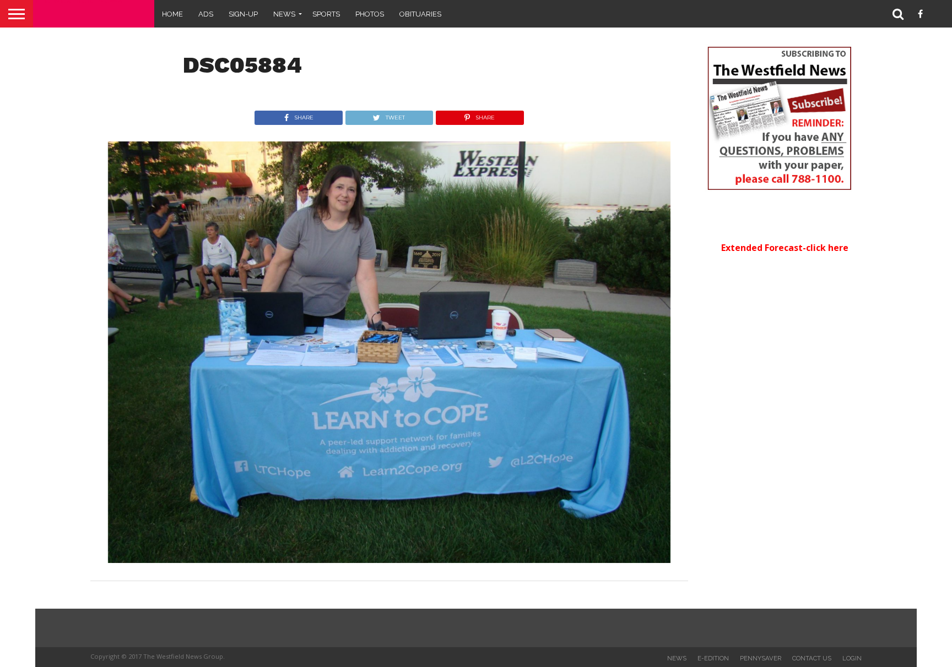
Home (172, 14)
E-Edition (713, 658)
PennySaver (760, 658)
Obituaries (420, 14)
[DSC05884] (389, 560)
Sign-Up (243, 14)
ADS (205, 14)
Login (852, 658)
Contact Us (811, 658)
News (284, 14)
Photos (369, 14)
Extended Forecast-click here (784, 248)
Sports (326, 14)
